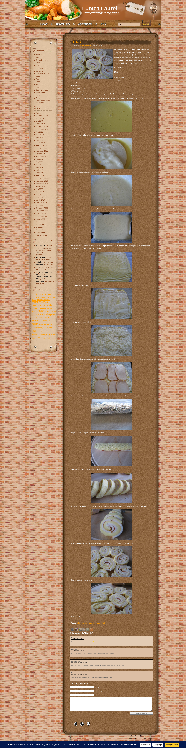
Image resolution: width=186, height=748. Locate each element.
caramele (46, 300)
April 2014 (39, 113)
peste (40, 328)
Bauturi (38, 57)
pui (34, 330)
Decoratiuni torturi (42, 60)
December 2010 (42, 178)
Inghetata (39, 68)
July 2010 (39, 189)
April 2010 (39, 197)
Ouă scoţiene (48, 262)
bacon (44, 297)
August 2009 (40, 219)
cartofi (35, 302)
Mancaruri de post (42, 74)
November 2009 (42, 211)
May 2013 (39, 121)
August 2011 (40, 159)
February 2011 (41, 175)
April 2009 (39, 230)
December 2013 (42, 116)
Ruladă (77, 42)
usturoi (45, 338)
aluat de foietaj (45, 294)
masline (47, 317)
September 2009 (42, 216)
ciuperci (35, 308)
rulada (103, 623)
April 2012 (39, 140)
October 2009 (41, 214)
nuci (50, 320)
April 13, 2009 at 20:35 (77, 650)
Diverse (39, 63)
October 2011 (41, 154)
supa (53, 335)
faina (41, 310)
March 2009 (40, 233)
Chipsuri (49, 246)
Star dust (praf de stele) (43, 258)
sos (48, 334)
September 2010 (42, 184)
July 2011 (39, 162)
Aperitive (39, 55)
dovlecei (35, 311)
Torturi (38, 98)
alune (35, 297)
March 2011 (40, 173)
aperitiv (85, 623)
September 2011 (42, 156)
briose (34, 300)
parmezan (48, 324)
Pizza (38, 82)
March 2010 (40, 200)
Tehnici (38, 95)
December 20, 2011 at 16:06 (79, 674)
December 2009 (42, 208)
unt (38, 338)
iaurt (37, 314)
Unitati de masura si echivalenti (43, 102)
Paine (38, 76)
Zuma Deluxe (135, 736)
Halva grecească (41, 254)
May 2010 (39, 195)
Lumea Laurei (99, 8)
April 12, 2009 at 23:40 (77, 639)
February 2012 (41, 146)
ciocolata (46, 305)
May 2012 (39, 137)
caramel (40, 300)
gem (33, 315)
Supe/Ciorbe (40, 93)
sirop (42, 331)
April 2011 (39, 170)
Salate (38, 85)
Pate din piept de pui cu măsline (45, 268)
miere (39, 320)
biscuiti (51, 297)
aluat (35, 294)
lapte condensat (38, 318)
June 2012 (40, 135)
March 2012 (40, 143)
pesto (44, 328)
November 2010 (42, 181)
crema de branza (45, 308)
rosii (38, 331)
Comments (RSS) (140, 739)
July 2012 (39, 132)
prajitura (50, 327)
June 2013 (40, 118)
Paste (38, 79)
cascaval (43, 302)
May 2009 (39, 227)
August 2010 (40, 186)
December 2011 (42, 148)
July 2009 (39, 222)
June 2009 (40, 224)
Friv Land (143, 736)
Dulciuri (39, 65)
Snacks (38, 87)
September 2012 (42, 129)
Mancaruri (39, 71)
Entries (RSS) (128, 739)
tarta (33, 339)
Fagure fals (42, 274)
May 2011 (39, 167)
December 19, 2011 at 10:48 (79, 662)
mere (34, 320)
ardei (40, 297)
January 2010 (41, 205)
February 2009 (41, 235)
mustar (45, 320)
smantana (39, 334)
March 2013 (40, 124)
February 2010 (41, 203)
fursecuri (53, 311)
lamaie (43, 314)
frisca (47, 311)
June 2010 (40, 192)
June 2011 (40, 165)
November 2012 (42, 127)
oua (35, 324)
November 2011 (42, 151)
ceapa (36, 305)
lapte (51, 314)
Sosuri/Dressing (42, 90)
